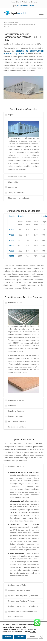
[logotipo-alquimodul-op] (20, 13)
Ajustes (32, 637)
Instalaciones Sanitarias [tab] (17, 427)
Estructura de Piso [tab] (15, 303)
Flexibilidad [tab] (12, 187)
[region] (23, 145)
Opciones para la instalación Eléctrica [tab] (22, 612)
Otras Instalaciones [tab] (15, 617)
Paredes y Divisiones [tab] (16, 411)
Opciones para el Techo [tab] (17, 585)
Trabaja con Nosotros (29, 2)
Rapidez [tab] (11, 115)
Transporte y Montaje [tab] (16, 193)
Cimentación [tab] (13, 182)
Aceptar (8, 637)
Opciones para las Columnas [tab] (19, 590)
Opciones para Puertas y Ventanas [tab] (21, 601)
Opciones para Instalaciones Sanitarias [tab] (23, 606)
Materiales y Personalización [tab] (19, 198)
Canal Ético (15, 2)
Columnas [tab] (12, 406)
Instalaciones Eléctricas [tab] (17, 421)
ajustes (33, 632)
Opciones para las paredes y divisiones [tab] (23, 596)
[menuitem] (15, 2)
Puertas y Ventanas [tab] (15, 416)
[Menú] (39, 13)
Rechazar (20, 637)
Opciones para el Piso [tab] (16, 466)
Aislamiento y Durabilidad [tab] (17, 177)
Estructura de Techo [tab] (16, 400)
